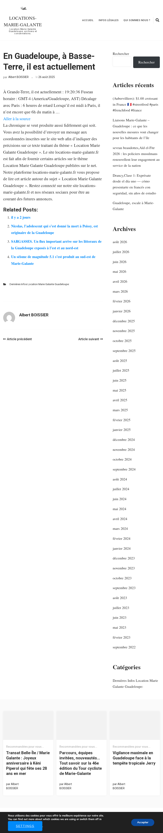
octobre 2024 (122, 459)
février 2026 (121, 301)
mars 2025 (120, 409)
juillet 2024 (121, 488)
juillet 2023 (121, 607)
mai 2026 (119, 271)
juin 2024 (119, 498)
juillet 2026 (121, 251)
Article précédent (19, 339)
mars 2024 (120, 528)
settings (25, 826)
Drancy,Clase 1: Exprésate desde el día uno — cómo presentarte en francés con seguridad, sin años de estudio (134, 184)
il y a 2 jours (20, 217)
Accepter (142, 822)
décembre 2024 (124, 439)
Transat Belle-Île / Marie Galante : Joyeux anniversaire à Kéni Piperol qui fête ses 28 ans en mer (28, 763)
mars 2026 (120, 291)
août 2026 (120, 241)
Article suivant (88, 339)
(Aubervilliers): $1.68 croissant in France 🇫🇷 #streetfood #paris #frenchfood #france (135, 104)
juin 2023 (119, 617)
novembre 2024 (124, 449)
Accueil (88, 20)
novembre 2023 (124, 568)
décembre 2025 (124, 321)
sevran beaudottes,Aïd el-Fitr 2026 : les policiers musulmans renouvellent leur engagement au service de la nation (136, 156)
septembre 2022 (124, 647)
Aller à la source (16, 118)
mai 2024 (119, 508)
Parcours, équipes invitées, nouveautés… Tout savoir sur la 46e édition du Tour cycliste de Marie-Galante (80, 763)
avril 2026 (120, 281)
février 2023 (121, 637)
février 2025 (121, 419)
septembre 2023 (124, 587)
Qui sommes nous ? (136, 20)
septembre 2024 (124, 469)
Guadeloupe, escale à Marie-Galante (133, 205)
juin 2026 (119, 261)
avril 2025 (120, 400)
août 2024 (120, 479)
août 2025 (120, 360)
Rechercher (121, 53)
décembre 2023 (124, 558)
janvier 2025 (122, 429)
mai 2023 (119, 627)
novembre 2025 (124, 330)
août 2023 (120, 597)
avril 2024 (120, 518)
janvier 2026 (122, 311)
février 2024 (121, 538)
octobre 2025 (122, 340)
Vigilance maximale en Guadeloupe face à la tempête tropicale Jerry (134, 758)
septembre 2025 (124, 350)
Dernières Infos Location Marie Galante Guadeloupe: (39, 284)
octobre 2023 (122, 578)
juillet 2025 (121, 370)
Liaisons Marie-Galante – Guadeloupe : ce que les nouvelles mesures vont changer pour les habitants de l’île (135, 129)
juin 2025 (119, 380)
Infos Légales (109, 20)
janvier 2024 (122, 548)
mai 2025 (119, 390)
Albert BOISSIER (18, 77)
